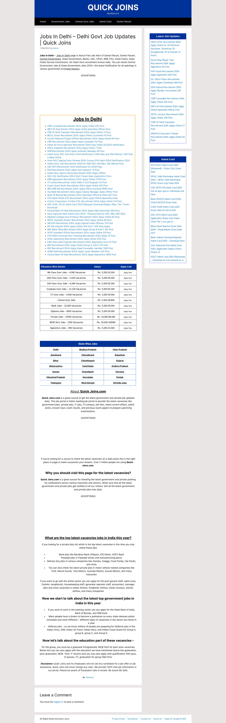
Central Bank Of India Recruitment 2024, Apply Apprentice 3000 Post (81, 254)
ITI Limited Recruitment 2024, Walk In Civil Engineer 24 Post (77, 182)
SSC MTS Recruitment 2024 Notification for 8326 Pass (74, 166)
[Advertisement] (88, 95)
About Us (157, 719)
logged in (58, 702)
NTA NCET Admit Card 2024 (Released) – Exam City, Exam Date (166, 168)
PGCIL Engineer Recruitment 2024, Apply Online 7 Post (74, 148)
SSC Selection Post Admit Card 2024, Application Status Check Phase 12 (166, 248)
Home (43, 21)
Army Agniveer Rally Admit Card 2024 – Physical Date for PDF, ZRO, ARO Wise (86, 213)
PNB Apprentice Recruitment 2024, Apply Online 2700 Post (76, 179)
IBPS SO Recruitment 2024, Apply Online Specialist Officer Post (78, 129)
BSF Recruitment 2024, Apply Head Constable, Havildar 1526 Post (80, 248)
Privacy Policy (118, 719)
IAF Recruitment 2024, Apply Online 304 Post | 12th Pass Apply (78, 226)
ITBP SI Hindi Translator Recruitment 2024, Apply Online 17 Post (79, 132)
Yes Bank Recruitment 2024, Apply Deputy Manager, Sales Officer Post (82, 191)
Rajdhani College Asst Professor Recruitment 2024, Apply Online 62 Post (83, 217)
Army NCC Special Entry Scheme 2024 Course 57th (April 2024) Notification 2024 (88, 160)
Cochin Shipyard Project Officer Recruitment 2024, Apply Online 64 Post (83, 138)
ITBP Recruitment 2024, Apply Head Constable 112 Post (75, 141)
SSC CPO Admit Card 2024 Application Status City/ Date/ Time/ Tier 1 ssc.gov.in (165, 218)
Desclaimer (133, 719)
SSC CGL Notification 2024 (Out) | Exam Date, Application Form (79, 176)
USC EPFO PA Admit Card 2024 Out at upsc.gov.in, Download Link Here (167, 191)
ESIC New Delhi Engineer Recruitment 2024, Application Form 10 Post (81, 242)
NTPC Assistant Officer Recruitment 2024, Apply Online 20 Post (79, 232)
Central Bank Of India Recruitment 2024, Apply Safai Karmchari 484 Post (83, 210)
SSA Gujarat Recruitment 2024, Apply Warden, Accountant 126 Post (166, 90)
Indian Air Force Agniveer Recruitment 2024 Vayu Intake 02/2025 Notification (85, 144)
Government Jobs (60, 21)
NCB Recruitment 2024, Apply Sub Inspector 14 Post (73, 170)
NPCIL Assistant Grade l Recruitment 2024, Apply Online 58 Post (79, 220)
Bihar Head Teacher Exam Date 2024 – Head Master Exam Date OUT (166, 229)
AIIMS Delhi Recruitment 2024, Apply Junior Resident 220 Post (78, 251)
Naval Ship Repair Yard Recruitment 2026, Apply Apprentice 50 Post (163, 63)
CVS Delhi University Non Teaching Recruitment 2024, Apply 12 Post (81, 235)
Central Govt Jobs (84, 21)
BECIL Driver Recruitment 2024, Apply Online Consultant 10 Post (79, 135)
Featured (90, 677)
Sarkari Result (124, 21)
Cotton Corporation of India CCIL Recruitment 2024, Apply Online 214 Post (84, 201)
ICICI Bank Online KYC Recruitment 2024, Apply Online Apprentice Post (82, 198)
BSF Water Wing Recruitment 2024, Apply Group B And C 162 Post (80, 229)
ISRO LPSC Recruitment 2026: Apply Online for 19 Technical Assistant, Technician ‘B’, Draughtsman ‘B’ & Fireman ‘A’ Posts (166, 49)
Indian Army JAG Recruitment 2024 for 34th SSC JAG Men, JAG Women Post (85, 163)
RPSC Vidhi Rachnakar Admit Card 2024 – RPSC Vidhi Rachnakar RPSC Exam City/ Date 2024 (168, 179)
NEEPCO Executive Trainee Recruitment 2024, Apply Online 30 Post (168, 137)
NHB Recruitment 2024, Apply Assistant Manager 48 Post (75, 151)
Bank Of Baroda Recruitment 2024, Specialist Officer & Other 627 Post (82, 195)
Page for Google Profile (175, 719)
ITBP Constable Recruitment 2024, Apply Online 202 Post (75, 126)
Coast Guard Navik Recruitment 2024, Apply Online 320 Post (77, 185)
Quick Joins (113, 7)
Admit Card (105, 21)
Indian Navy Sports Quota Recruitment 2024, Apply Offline (76, 173)
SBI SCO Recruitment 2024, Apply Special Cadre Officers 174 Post (80, 223)
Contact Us (146, 719)
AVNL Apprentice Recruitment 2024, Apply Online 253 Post (76, 239)
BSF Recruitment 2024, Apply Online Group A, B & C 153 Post (77, 245)
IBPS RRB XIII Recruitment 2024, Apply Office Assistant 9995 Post (79, 188)
